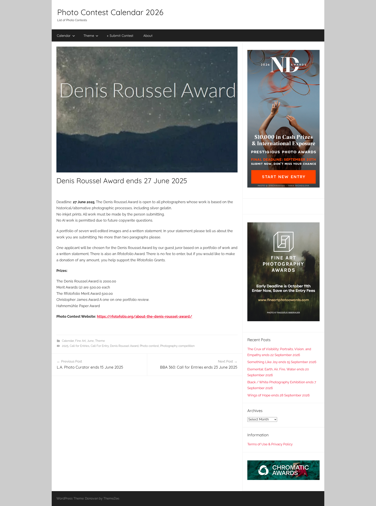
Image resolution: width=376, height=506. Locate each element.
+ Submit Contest (120, 35)
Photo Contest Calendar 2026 (110, 12)
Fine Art (80, 341)
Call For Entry (100, 346)
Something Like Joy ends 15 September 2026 (281, 362)
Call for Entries (79, 346)
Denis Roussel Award (124, 346)
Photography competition (177, 346)
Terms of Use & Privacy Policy (270, 444)
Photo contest (149, 346)
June (90, 341)
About (148, 35)
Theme (88, 35)
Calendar (64, 35)
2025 (65, 346)
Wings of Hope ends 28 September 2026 (278, 395)
